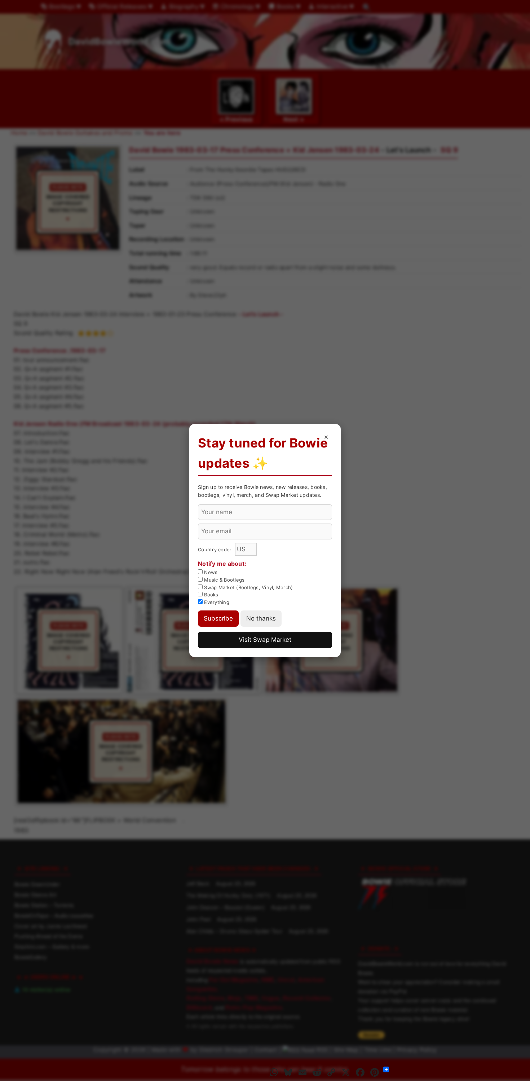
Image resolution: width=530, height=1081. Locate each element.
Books (210, 594)
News (210, 572)
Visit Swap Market (265, 639)
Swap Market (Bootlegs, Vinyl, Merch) (248, 587)
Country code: (215, 549)
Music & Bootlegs (223, 580)
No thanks (261, 618)
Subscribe (218, 618)
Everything (216, 602)
